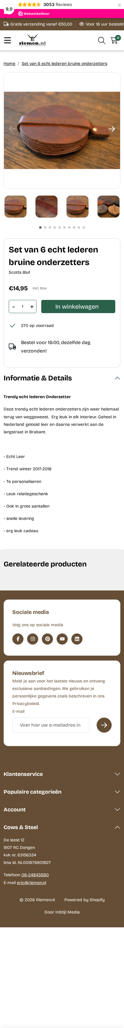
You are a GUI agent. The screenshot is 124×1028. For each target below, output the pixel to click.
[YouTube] (62, 639)
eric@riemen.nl (31, 882)
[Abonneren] (104, 725)
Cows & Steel (21, 827)
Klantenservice (23, 774)
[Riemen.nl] (32, 40)
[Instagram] (32, 639)
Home (9, 63)
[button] (102, 40)
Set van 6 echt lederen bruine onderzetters (64, 63)
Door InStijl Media (62, 912)
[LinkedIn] (76, 639)
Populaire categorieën (32, 792)
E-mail (18, 711)
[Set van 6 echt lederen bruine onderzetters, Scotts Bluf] (62, 130)
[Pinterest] (47, 639)
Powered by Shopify (84, 899)
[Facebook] (17, 639)
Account (15, 809)
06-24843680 (35, 874)
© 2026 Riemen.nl (37, 899)
